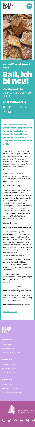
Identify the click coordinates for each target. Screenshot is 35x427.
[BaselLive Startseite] (8, 6)
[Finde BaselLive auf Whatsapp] (9, 420)
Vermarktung (8, 349)
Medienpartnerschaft (11, 353)
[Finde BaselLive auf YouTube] (15, 420)
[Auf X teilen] (20, 107)
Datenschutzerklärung (12, 388)
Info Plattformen (9, 372)
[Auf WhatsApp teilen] (26, 107)
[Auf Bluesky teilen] (4, 107)
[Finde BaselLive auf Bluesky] (27, 420)
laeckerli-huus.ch (10, 312)
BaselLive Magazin (10, 368)
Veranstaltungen (9, 364)
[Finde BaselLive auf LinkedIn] (21, 420)
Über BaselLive (8, 345)
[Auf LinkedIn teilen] (4, 111)
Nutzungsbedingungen (12, 392)
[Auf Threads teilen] (9, 107)
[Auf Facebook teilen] (15, 107)
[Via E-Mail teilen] (9, 111)
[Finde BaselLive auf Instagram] (3, 420)
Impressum (7, 384)
